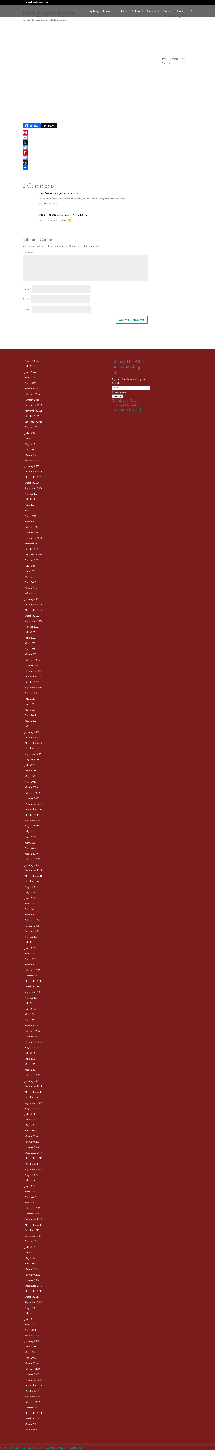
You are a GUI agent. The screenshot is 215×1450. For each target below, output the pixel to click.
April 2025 (30, 449)
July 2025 (30, 433)
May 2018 (30, 903)
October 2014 (32, 1097)
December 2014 (33, 1086)
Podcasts (122, 11)
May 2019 (30, 842)
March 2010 (31, 1363)
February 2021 (32, 726)
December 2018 (33, 870)
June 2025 (30, 438)
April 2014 (30, 1130)
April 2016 (30, 1020)
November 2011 (33, 1291)
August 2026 (32, 361)
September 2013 (33, 1169)
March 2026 (31, 388)
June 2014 (30, 1119)
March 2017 (31, 964)
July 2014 (30, 1114)
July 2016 (30, 1003)
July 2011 (30, 1313)
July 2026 (30, 366)
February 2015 (32, 1075)
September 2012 (33, 1236)
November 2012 (33, 1225)
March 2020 (31, 787)
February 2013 (32, 1208)
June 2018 (30, 898)
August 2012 (32, 1241)
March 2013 (31, 1202)
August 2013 (32, 1175)
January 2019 (32, 865)
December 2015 (33, 1042)
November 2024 (33, 477)
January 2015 (32, 1081)
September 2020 (33, 754)
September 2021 (33, 687)
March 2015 (31, 1069)
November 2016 (33, 981)
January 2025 (32, 466)
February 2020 (32, 793)
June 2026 (30, 372)
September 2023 (33, 554)
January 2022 (32, 665)
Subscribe (117, 396)
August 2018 (32, 887)
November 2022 (33, 610)
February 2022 (32, 660)
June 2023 (30, 571)
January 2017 (32, 975)
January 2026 (32, 399)
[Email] (85, 137)
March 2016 (31, 1025)
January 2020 (32, 798)
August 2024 (32, 494)
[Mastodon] (85, 157)
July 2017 (30, 942)
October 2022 (32, 615)
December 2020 (33, 737)
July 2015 (30, 1053)
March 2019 (31, 853)
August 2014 (32, 1108)
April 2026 (30, 383)
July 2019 (30, 831)
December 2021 (33, 671)
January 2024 (32, 532)
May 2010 (30, 1352)
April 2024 (30, 516)
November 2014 (33, 1092)
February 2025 (32, 460)
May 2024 (30, 510)
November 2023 (33, 543)
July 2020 (30, 765)
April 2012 (30, 1263)
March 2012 (31, 1269)
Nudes (50, 19)
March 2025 (31, 455)
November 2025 (33, 410)
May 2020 (30, 776)
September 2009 (33, 1396)
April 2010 (30, 1358)
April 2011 (30, 1330)
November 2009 (33, 1385)
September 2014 (33, 1103)
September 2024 (33, 488)
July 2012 (30, 1247)
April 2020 (30, 782)
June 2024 (30, 505)
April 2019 (30, 848)
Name (27, 289)
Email (27, 299)
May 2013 (30, 1191)
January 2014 (32, 1147)
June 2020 (30, 770)
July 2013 (30, 1180)
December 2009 (33, 1380)
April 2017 (30, 959)
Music (106, 11)
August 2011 (32, 1308)
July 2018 (30, 892)
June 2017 (30, 948)
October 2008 (32, 1418)
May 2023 (30, 577)
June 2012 (30, 1252)
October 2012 (32, 1230)
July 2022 (30, 632)
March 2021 (31, 721)
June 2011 (30, 1319)
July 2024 (30, 499)
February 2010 (32, 1369)
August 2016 (32, 998)
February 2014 (32, 1142)
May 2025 (30, 444)
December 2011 (33, 1285)
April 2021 (30, 715)
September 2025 (33, 422)
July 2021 (30, 699)
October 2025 (32, 416)
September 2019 (33, 820)
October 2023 (32, 549)
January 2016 (32, 1036)
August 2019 (32, 826)
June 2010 (30, 1346)
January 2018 (32, 926)
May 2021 (30, 710)
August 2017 (32, 937)
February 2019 (32, 859)
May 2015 (30, 1064)
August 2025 (32, 427)
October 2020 (32, 748)
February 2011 (32, 1335)
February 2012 (32, 1274)
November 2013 (33, 1158)
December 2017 (33, 931)
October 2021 (32, 682)
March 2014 (31, 1136)
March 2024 (31, 521)
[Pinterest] (85, 132)
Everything (92, 11)
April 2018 (30, 909)
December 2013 (33, 1153)
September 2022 (33, 621)
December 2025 (33, 405)
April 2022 (30, 649)
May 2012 (30, 1258)
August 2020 (32, 759)
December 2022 (33, 604)
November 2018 (33, 876)
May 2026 (30, 377)
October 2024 (32, 483)
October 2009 (32, 1391)
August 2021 (32, 693)
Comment (29, 252)
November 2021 (33, 676)
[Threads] (85, 162)
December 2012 (33, 1219)
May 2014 (30, 1125)
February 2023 (32, 593)
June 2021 (30, 704)
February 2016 (32, 1031)
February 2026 (32, 394)
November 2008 (33, 1413)
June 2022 (30, 637)
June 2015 (30, 1058)
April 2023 (30, 582)
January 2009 (32, 1407)
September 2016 (33, 992)
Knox (179, 11)
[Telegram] (85, 147)
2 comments (61, 19)
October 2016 (32, 986)
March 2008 (31, 1424)
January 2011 (32, 1341)
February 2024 (32, 527)
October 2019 (32, 815)
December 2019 (33, 804)
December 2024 (33, 471)
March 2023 (31, 588)
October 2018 (32, 881)
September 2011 (33, 1302)
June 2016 (30, 1009)
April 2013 (30, 1197)
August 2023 (32, 560)
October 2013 (32, 1164)
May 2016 (30, 1014)
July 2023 (30, 566)
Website (27, 309)
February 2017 (32, 970)
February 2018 (32, 920)
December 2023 (33, 538)
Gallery (151, 11)
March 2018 (31, 914)
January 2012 (32, 1280)
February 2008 (32, 1429)
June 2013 (30, 1186)
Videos (136, 11)
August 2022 (32, 626)
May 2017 (30, 953)
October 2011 (32, 1297)
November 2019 (33, 809)
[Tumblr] (85, 142)
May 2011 (30, 1324)
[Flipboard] (85, 152)
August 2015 (32, 1047)
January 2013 (32, 1213)
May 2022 (30, 643)
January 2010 (32, 1374)
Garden (167, 11)
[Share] (85, 167)
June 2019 (30, 837)
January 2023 (32, 599)
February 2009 (32, 1402)
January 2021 (32, 732)
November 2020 (33, 743)
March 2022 (31, 654)
